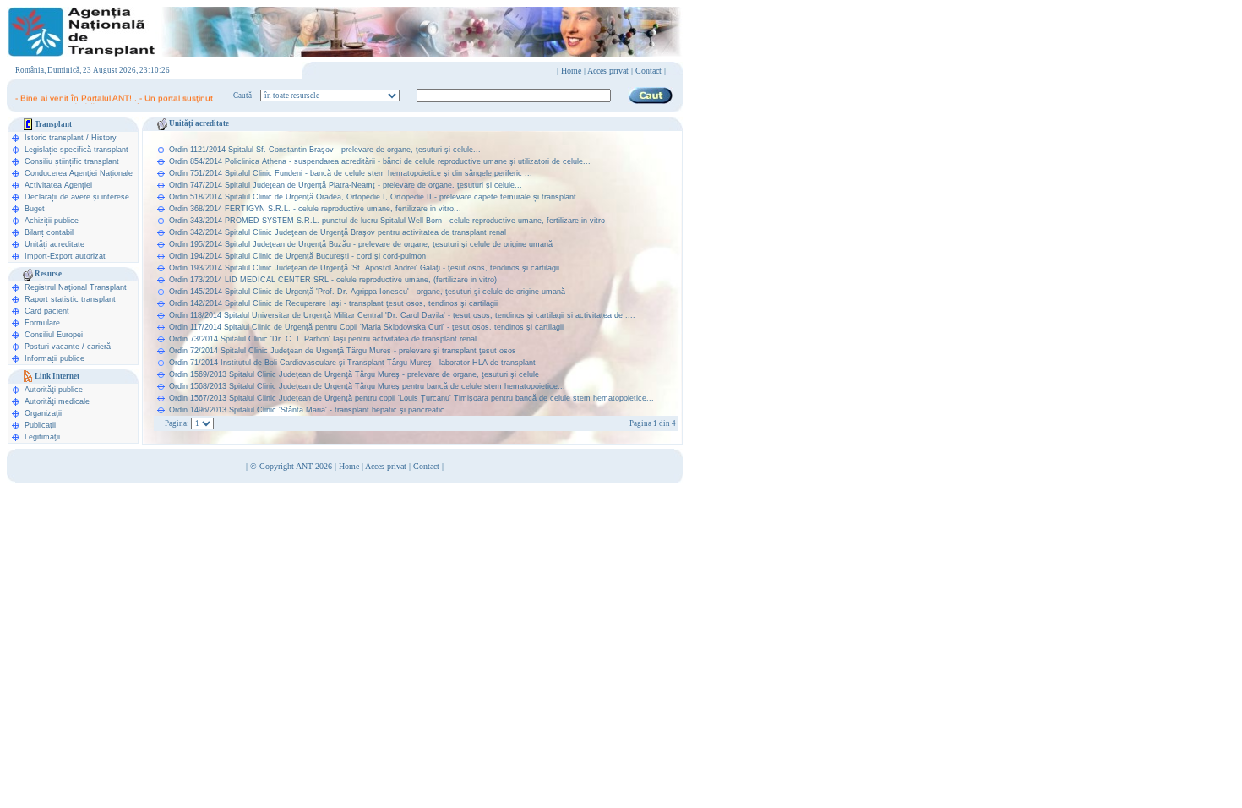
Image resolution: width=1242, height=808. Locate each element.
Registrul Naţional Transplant (76, 287)
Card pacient (47, 311)
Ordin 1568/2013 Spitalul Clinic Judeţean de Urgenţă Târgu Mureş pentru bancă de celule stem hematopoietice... (367, 386)
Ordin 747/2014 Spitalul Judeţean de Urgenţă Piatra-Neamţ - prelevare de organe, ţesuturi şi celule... (345, 185)
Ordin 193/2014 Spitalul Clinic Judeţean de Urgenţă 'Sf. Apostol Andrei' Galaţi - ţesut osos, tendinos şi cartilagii (364, 268)
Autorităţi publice (54, 389)
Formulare (42, 323)
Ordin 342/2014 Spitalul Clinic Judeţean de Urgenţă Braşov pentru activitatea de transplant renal (337, 232)
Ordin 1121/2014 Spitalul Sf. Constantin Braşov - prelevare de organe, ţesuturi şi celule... (325, 149)
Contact (426, 466)
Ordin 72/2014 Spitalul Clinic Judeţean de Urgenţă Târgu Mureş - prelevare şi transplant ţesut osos (342, 351)
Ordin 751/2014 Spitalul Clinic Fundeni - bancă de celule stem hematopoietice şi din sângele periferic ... (350, 173)
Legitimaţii (42, 437)
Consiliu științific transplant (72, 161)
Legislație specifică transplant (76, 149)
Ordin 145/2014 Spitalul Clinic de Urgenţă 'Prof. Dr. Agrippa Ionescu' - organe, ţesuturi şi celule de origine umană (367, 291)
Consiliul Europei (54, 334)
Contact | (650, 70)
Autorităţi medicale (57, 401)
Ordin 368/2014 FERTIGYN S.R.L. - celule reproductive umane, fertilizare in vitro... (315, 209)
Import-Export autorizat (65, 256)
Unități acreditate (54, 244)
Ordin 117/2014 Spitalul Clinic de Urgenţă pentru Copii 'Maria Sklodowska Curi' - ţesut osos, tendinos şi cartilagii (366, 327)
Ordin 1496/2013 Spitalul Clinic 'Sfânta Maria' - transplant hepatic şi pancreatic (306, 410)
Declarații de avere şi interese (77, 197)
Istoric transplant (54, 138)
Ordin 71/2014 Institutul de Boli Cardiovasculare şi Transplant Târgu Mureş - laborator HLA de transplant (352, 362)
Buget (35, 209)
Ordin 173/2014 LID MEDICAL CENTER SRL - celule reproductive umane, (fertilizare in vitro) (333, 280)
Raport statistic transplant (70, 299)
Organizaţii (43, 413)
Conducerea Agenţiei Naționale (79, 173)
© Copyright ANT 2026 (292, 466)
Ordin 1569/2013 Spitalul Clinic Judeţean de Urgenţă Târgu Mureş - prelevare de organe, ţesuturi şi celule (354, 374)
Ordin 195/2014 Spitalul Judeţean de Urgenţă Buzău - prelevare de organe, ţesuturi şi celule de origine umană (361, 244)
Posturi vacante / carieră (68, 346)
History (104, 138)
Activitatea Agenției (58, 185)
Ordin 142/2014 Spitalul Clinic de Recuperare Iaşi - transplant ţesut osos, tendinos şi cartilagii (333, 303)
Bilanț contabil (49, 232)
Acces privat (608, 70)
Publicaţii (40, 425)
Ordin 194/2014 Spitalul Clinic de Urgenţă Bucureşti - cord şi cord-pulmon (297, 256)
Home (571, 70)
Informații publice (54, 358)
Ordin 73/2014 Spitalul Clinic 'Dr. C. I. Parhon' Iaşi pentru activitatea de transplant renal (323, 339)
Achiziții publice (52, 220)
